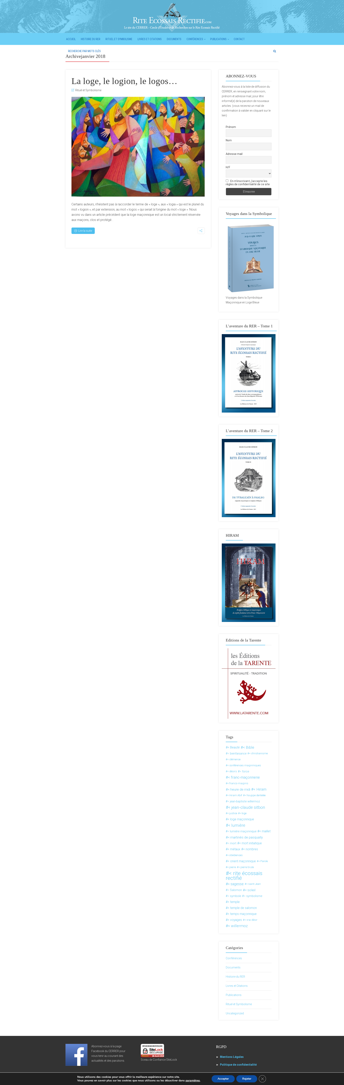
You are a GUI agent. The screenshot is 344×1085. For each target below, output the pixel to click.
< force (244, 771)
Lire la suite (85, 230)
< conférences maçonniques (244, 765)
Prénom (231, 127)
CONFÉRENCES (195, 39)
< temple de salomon (242, 908)
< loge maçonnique (241, 819)
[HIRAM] (249, 582)
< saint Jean (253, 883)
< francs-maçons (237, 783)
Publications (233, 995)
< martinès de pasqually (245, 837)
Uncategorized (235, 1013)
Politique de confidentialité (238, 1064)
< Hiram (259, 789)
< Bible (248, 747)
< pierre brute (246, 867)
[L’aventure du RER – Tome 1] (249, 373)
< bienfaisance (237, 753)
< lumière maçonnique (242, 831)
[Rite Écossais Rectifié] (172, 17)
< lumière (236, 825)
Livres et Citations (150, 39)
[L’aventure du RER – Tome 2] (249, 477)
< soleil (250, 890)
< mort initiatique (250, 843)
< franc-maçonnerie (244, 777)
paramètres (193, 1080)
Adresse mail (234, 153)
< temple (234, 902)
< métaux (234, 849)
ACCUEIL (71, 39)
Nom (229, 140)
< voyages (235, 920)
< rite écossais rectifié (244, 875)
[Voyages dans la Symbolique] (249, 258)
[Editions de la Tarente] (249, 683)
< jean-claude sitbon (246, 807)
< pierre (231, 867)
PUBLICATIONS (218, 39)
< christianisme (258, 753)
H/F (228, 167)
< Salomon (235, 890)
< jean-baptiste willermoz (244, 801)
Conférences (234, 958)
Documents (174, 39)
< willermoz (238, 926)
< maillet (265, 831)
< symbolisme (253, 896)
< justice (232, 813)
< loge (243, 813)
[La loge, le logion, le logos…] (138, 147)
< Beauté (234, 747)
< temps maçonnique (242, 914)
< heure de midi (239, 789)
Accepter (223, 1079)
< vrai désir (250, 919)
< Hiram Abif (234, 795)
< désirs (232, 771)
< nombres (250, 849)
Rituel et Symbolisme (119, 39)
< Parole (263, 861)
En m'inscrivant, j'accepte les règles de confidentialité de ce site (248, 182)
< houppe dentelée (255, 795)
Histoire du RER (90, 39)
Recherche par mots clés (84, 51)
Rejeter (246, 1079)
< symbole (234, 896)
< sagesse (236, 884)
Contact (239, 39)
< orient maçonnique (242, 861)
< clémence (233, 759)
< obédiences (235, 855)
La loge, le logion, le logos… (124, 81)
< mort (232, 843)
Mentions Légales (232, 1056)
